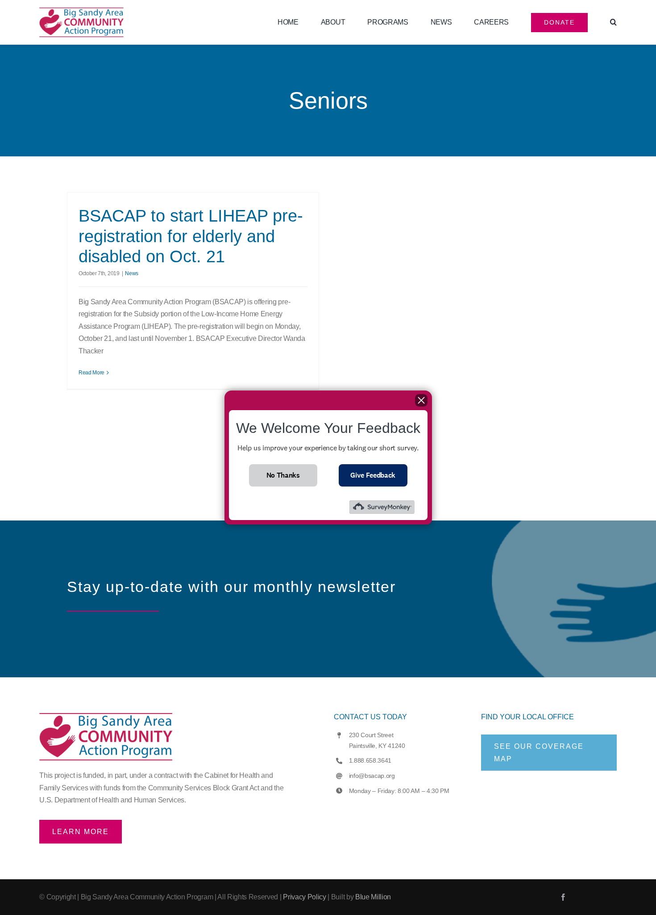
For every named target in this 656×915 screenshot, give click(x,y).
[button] (613, 22)
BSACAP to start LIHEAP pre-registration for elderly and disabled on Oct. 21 (191, 236)
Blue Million (373, 897)
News (131, 273)
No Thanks (283, 475)
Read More (91, 372)
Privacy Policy (304, 897)
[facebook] (563, 897)
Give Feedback (372, 475)
